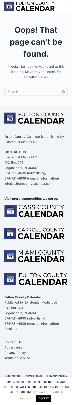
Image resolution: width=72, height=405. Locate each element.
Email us (10, 329)
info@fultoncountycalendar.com (28, 184)
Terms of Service (17, 358)
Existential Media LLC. (21, 142)
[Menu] (66, 7)
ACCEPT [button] (44, 398)
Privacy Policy (15, 353)
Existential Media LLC (41, 302)
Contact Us (13, 342)
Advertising (13, 347)
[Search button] (64, 92)
